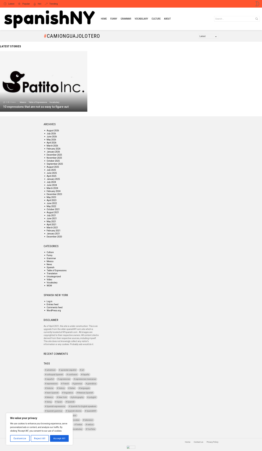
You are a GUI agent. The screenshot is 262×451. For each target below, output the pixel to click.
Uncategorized (54, 276)
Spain (59, 402)
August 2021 (53, 212)
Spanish (50, 267)
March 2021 (52, 227)
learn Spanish (53, 393)
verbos (90, 424)
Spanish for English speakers (83, 406)
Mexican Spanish (85, 393)
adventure (51, 370)
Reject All (39, 438)
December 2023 (54, 194)
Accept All (59, 438)
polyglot (92, 397)
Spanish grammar (54, 411)
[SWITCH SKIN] (257, 4)
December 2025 (54, 155)
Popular (26, 4)
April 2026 (51, 142)
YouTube (91, 429)
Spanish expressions (56, 406)
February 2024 (53, 191)
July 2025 (51, 170)
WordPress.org (54, 310)
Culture (156, 18)
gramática (91, 383)
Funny (113, 18)
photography (78, 397)
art (83, 370)
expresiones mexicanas (85, 379)
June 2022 (52, 203)
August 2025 (53, 167)
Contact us (198, 442)
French (66, 383)
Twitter (79, 424)
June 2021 (52, 218)
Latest (11, 4)
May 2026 (51, 139)
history (62, 388)
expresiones (64, 379)
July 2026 (51, 133)
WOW (49, 285)
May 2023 (51, 197)
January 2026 (53, 152)
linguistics (68, 393)
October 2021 (53, 209)
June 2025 (52, 173)
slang (49, 402)
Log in (49, 301)
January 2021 (53, 233)
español (50, 379)
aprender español (68, 370)
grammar (78, 383)
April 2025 (51, 176)
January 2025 (53, 179)
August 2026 (53, 130)
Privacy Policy (212, 442)
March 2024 (52, 188)
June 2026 (52, 136)
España (86, 374)
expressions (52, 383)
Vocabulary (141, 18)
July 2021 (51, 215)
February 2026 (53, 149)
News (49, 264)
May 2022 (51, 206)
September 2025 (55, 164)
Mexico (23, 102)
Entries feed (52, 304)
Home (104, 18)
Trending (53, 4)
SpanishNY (91, 411)
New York (63, 397)
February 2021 (53, 230)
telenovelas (74, 420)
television (89, 420)
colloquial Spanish (55, 374)
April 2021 (51, 224)
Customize (19, 438)
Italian (72, 388)
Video (49, 279)
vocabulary (77, 429)
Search (257, 19)
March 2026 (52, 145)
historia (50, 388)
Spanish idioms (74, 411)
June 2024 (52, 185)
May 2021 (51, 221)
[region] (39, 429)
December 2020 (54, 236)
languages (85, 388)
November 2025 (54, 158)
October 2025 (53, 161)
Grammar (126, 18)
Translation (52, 273)
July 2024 (51, 182)
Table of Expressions (38, 102)
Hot (39, 4)
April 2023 (51, 200)
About (167, 18)
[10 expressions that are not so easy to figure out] (43, 81)
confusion (72, 374)
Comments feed (54, 307)
